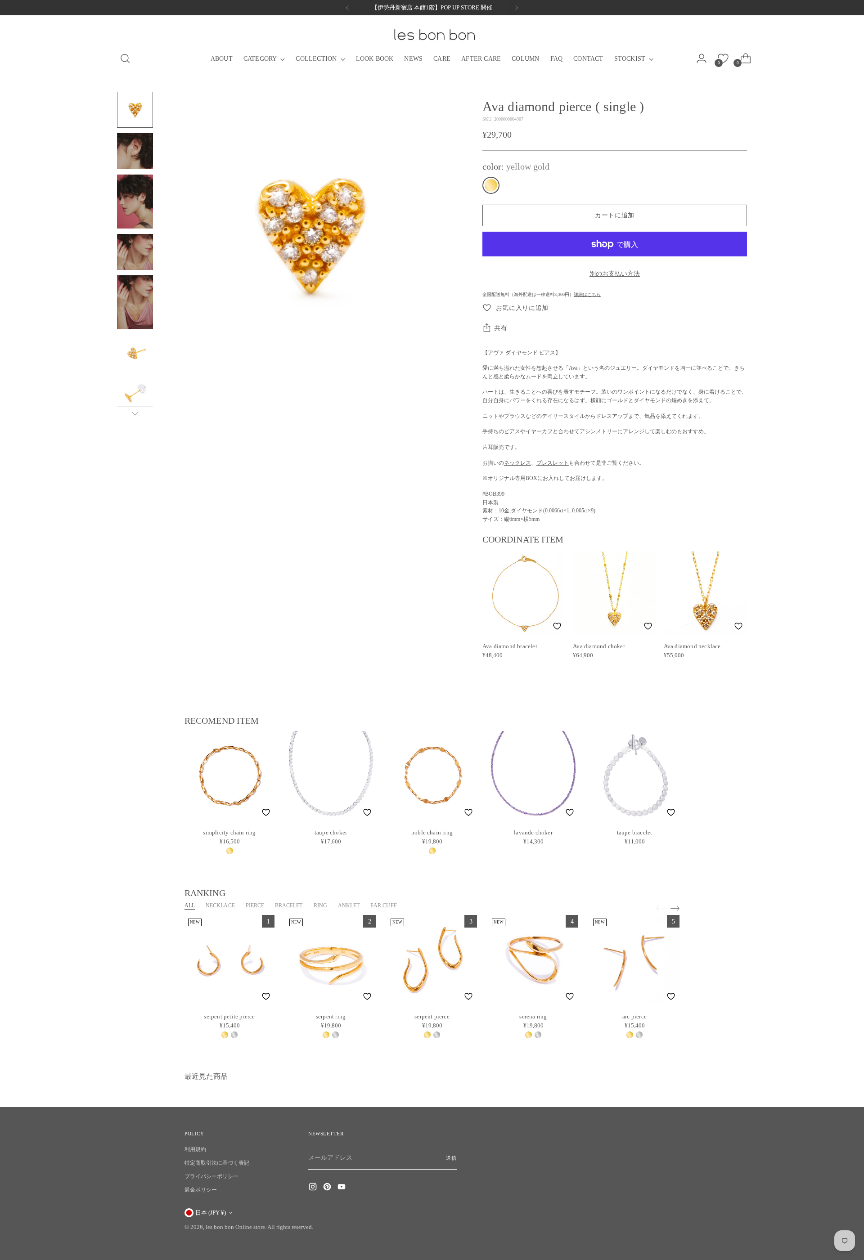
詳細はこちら (587, 294)
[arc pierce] (635, 960)
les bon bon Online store (235, 1227)
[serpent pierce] (432, 960)
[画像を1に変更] (135, 110)
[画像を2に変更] (135, 151)
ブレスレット (552, 463)
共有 (500, 328)
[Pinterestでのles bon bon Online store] (328, 1188)
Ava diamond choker (599, 646)
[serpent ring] (331, 960)
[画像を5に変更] (135, 302)
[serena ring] (533, 960)
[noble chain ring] (432, 776)
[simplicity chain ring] (229, 776)
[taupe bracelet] (635, 776)
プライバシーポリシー (211, 1176)
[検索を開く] (122, 58)
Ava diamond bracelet (509, 646)
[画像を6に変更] (135, 353)
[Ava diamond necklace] (705, 593)
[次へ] (516, 7)
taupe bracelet (634, 832)
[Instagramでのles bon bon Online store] (313, 1188)
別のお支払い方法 (615, 273)
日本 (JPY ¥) (210, 1212)
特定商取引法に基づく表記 (216, 1163)
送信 (451, 1158)
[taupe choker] (331, 776)
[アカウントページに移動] (704, 58)
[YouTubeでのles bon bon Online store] (342, 1188)
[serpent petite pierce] (229, 960)
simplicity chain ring (229, 832)
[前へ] (347, 7)
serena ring (533, 1016)
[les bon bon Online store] (434, 34)
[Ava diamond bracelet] (524, 593)
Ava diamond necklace (692, 646)
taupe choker (331, 832)
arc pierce (634, 1016)
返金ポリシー (200, 1190)
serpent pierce (432, 1016)
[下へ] (135, 413)
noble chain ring (432, 832)
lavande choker (533, 832)
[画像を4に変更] (135, 252)
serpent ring (331, 1016)
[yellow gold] (491, 185)
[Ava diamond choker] (614, 593)
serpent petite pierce (229, 1016)
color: (515, 166)
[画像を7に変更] (135, 394)
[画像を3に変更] (135, 202)
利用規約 (195, 1149)
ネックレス (517, 463)
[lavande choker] (533, 776)
